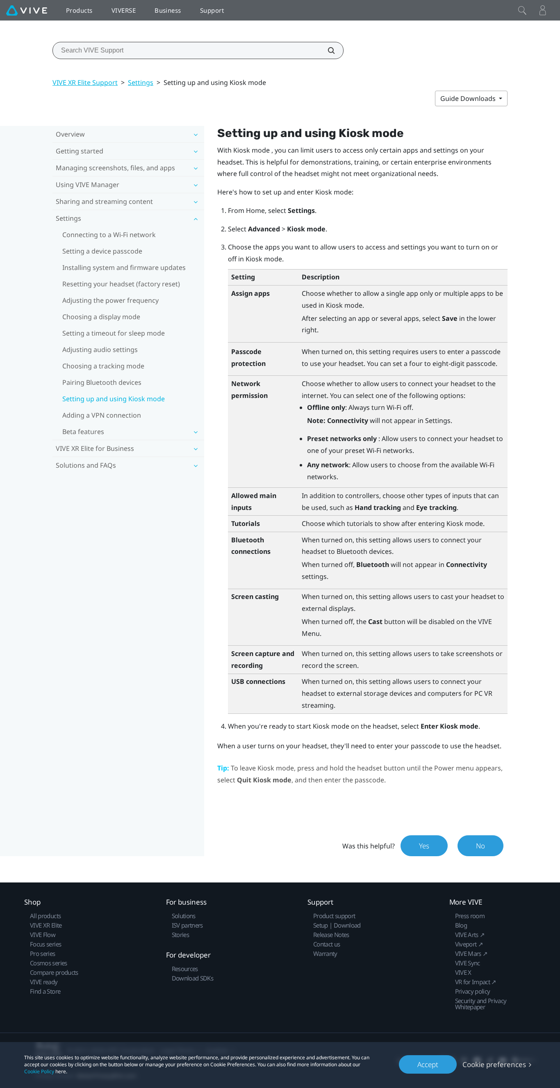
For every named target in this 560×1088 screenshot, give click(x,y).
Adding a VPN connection (101, 415)
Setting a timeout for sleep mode (113, 333)
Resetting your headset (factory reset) (121, 283)
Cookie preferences (494, 1064)
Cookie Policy (39, 1071)
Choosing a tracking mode (103, 365)
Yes (424, 845)
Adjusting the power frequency (110, 300)
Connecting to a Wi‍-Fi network (109, 234)
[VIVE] (26, 10)
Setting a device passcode (102, 251)
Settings (140, 82)
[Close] (522, 10)
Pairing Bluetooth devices (101, 382)
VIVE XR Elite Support (85, 82)
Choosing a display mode (101, 316)
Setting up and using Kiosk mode (113, 398)
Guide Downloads (468, 98)
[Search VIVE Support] (327, 50)
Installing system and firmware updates (124, 267)
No (480, 845)
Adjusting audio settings (100, 349)
